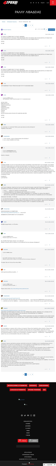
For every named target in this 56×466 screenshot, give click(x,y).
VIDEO (28, 432)
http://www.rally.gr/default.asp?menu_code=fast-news (13, 310)
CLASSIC (28, 428)
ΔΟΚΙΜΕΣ (28, 425)
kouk (5, 233)
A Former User (6, 208)
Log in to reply (51, 29)
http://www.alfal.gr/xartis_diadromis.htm (20, 288)
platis (5, 124)
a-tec (5, 83)
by (25, 464)
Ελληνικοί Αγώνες (7, 29)
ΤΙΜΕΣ (28, 430)
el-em (5, 34)
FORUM (28, 435)
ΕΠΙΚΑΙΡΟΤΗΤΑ (28, 421)
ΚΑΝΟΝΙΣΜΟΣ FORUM (28, 454)
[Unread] (31, 2)
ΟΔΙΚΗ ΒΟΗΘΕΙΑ (43, 385)
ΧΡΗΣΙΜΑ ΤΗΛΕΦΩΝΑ (34, 389)
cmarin (5, 221)
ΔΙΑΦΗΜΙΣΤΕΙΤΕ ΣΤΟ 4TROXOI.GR (28, 459)
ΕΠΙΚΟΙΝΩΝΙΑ (28, 457)
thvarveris (6, 249)
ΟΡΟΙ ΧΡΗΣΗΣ (28, 452)
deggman (5, 308)
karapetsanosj (6, 136)
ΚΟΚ (44, 389)
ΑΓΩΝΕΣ (28, 423)
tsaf (4, 269)
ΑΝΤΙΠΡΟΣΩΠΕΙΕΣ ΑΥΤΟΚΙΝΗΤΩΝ (17, 385)
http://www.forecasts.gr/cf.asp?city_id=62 (10, 298)
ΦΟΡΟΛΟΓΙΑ (33, 385)
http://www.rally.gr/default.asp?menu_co (10, 212)
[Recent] (33, 2)
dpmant (5, 325)
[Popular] (36, 2)
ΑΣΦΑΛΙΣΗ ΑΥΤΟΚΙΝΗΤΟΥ (17, 389)
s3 (4, 147)
